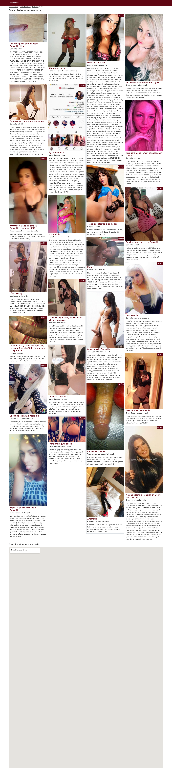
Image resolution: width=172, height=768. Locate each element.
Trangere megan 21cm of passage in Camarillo (144, 154)
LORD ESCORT (14, 3)
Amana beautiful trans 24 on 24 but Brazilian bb (143, 496)
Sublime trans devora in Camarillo (142, 242)
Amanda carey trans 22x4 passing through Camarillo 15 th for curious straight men (27, 348)
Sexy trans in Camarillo (98, 349)
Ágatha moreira (56, 152)
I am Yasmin (132, 315)
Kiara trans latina (57, 68)
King (89, 267)
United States (25, 7)
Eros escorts (13, 7)
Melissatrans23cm (96, 62)
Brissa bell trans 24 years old (24, 416)
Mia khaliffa (54, 234)
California (35, 7)
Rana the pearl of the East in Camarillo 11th (24, 44)
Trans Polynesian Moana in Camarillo (23, 508)
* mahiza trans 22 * (58, 396)
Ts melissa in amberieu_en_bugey (142, 82)
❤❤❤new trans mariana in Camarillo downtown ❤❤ (23, 226)
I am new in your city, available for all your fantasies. (65, 318)
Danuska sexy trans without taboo (27, 121)
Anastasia (92, 519)
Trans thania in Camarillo (138, 410)
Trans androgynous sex (60, 444)
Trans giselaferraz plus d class (102, 224)
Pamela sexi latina (96, 451)
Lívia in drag (16, 293)
